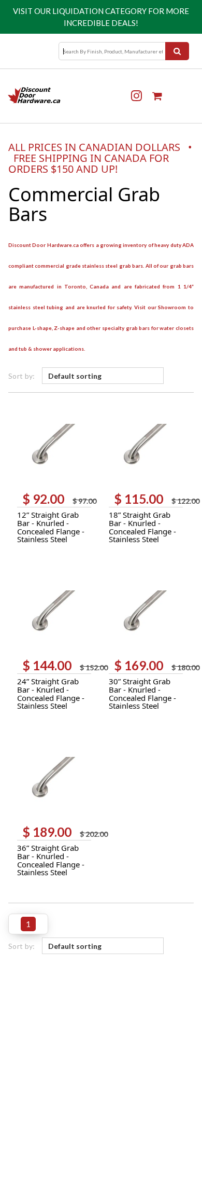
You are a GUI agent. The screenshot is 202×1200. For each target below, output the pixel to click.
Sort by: (21, 375)
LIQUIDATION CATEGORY (99, 11)
